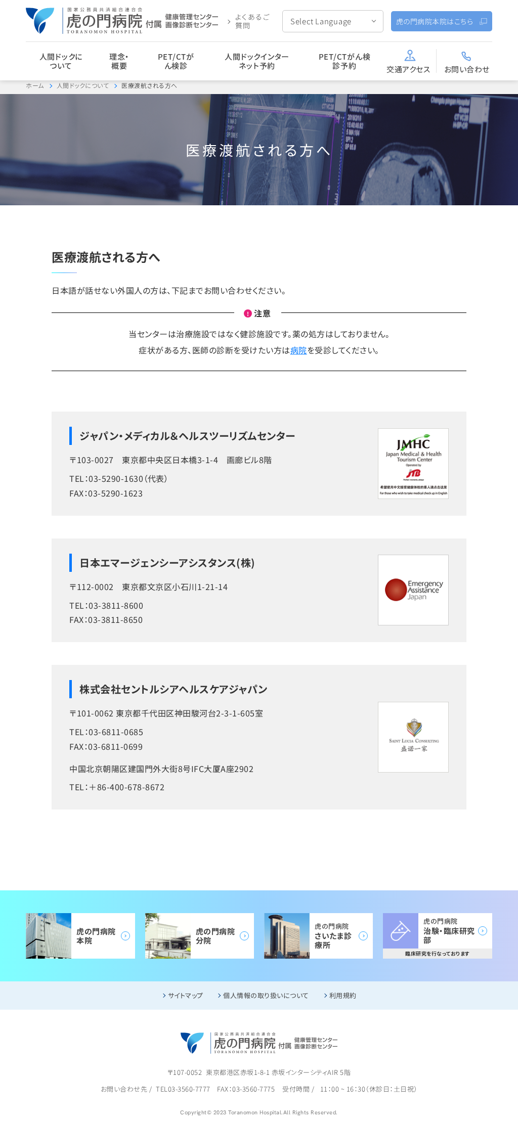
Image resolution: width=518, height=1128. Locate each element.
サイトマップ (185, 995)
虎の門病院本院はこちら (434, 21)
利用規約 (343, 995)
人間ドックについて (61, 61)
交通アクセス (408, 69)
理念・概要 (119, 61)
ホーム (35, 85)
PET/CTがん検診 (176, 61)
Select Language (321, 21)
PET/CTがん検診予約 (345, 61)
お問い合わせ (467, 69)
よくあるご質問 (252, 21)
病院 (298, 350)
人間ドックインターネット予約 (257, 61)
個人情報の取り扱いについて (266, 995)
